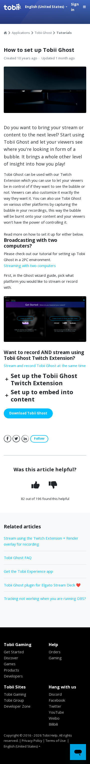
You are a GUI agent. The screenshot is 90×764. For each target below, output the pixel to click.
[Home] (15, 7)
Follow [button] (39, 438)
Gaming (55, 657)
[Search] (19, 7)
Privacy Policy (32, 740)
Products (11, 670)
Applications (21, 33)
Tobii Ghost (43, 33)
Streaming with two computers (30, 265)
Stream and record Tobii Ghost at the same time (45, 365)
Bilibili (53, 724)
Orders (54, 651)
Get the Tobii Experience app (28, 571)
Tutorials (64, 33)
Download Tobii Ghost (28, 413)
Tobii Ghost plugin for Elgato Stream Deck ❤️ (42, 584)
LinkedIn (25, 439)
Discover (11, 657)
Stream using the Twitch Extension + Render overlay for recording (41, 541)
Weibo (54, 718)
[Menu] (84, 7)
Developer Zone (17, 706)
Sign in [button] (75, 7)
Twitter (16, 439)
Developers (13, 675)
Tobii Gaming (15, 694)
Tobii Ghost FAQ (18, 557)
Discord (55, 694)
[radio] (36, 485)
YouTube (56, 712)
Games (10, 663)
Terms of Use (56, 740)
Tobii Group (14, 700)
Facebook (7, 439)
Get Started (14, 651)
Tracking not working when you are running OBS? (45, 598)
